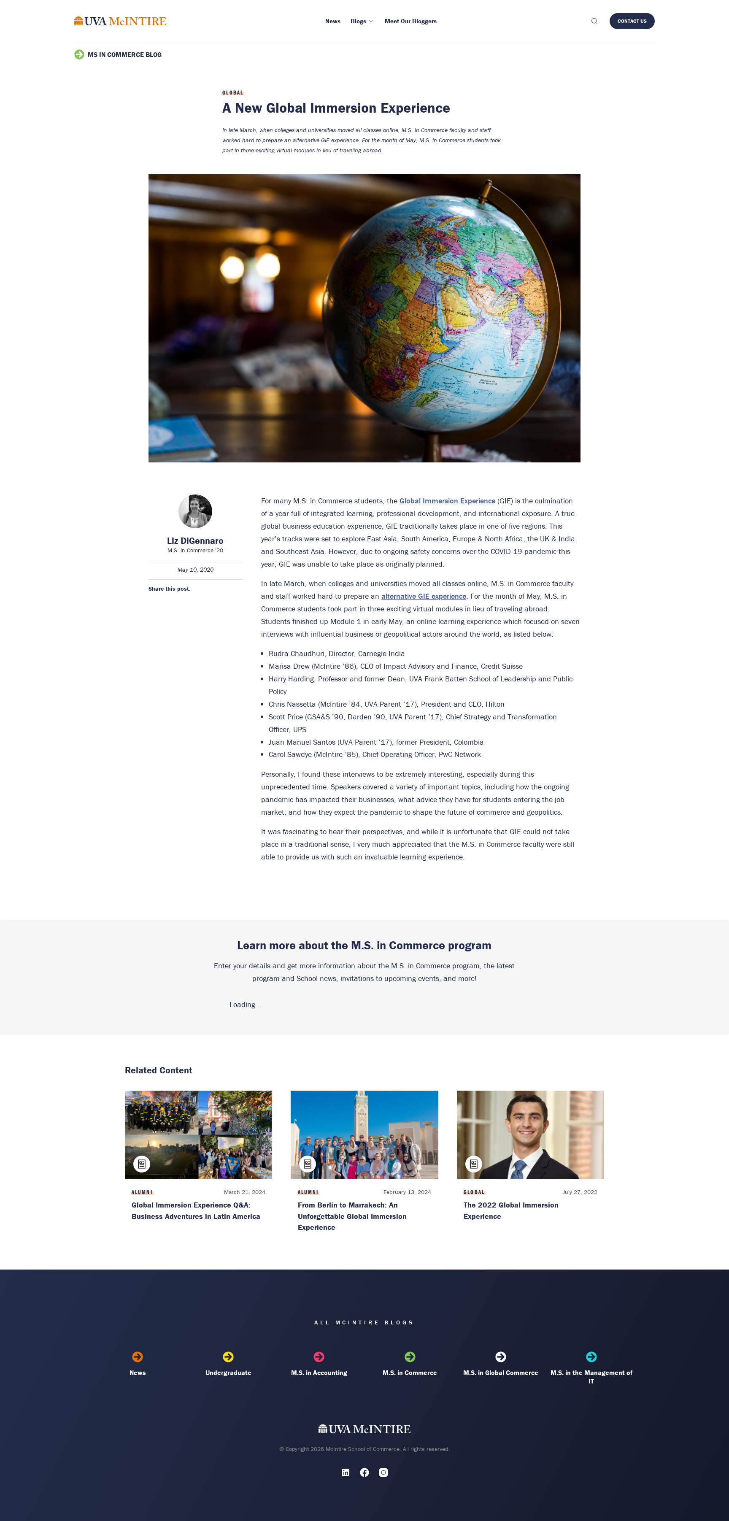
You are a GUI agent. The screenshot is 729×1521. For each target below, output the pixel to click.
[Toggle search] (594, 21)
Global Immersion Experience (447, 500)
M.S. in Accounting (319, 1372)
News (138, 1372)
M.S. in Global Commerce (500, 1372)
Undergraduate (228, 1372)
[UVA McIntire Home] (365, 1431)
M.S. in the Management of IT (591, 1376)
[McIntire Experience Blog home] (120, 20)
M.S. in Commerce (410, 1372)
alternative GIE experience (423, 596)
